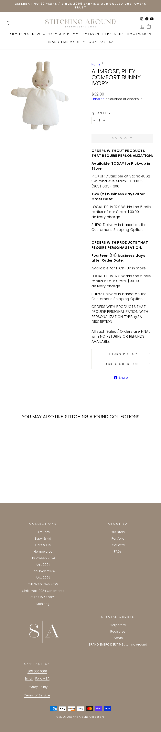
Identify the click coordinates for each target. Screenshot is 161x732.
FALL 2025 (43, 578)
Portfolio (118, 538)
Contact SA (101, 41)
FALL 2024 (43, 565)
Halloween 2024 (43, 558)
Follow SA (42, 678)
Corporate (118, 625)
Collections (86, 34)
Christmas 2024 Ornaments (43, 591)
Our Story (118, 532)
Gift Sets (43, 532)
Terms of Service (37, 695)
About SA (19, 34)
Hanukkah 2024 (43, 571)
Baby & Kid (59, 34)
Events (118, 638)
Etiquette (118, 545)
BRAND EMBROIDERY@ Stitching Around (118, 644)
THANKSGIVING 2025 (43, 584)
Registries (117, 631)
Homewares (139, 34)
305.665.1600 (37, 671)
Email (29, 678)
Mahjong (43, 604)
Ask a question (122, 364)
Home (96, 64)
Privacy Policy (37, 687)
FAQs (118, 551)
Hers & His (113, 34)
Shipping (98, 99)
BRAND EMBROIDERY (66, 41)
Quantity (101, 113)
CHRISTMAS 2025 (43, 597)
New (37, 34)
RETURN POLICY (122, 354)
